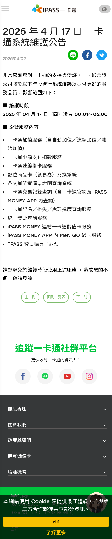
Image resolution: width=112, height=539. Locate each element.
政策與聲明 (19, 440)
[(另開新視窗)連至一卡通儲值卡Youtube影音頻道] (67, 376)
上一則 (30, 297)
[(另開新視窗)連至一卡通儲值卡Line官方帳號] (45, 376)
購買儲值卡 (19, 456)
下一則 (81, 297)
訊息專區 (17, 409)
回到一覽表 (56, 297)
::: (6, 409)
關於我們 (17, 425)
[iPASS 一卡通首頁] (54, 9)
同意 (56, 522)
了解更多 (56, 533)
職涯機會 (17, 472)
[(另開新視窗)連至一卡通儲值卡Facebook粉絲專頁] (23, 376)
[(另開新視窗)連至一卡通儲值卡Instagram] (89, 376)
